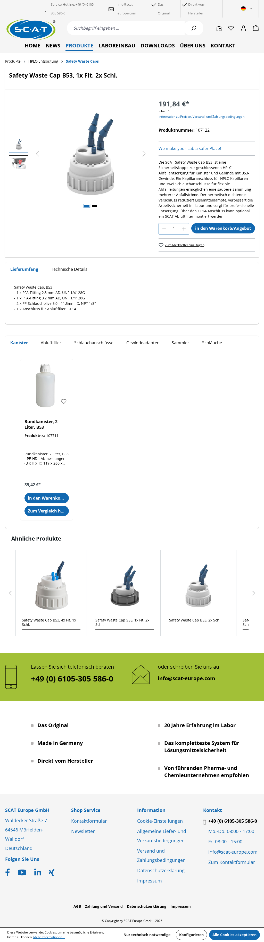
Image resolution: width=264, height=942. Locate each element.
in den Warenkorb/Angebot (223, 228)
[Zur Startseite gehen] (31, 29)
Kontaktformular (89, 821)
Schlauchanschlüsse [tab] (93, 343)
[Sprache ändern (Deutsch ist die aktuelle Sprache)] (246, 8)
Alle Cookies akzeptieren (234, 934)
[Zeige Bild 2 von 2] (94, 206)
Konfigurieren (191, 934)
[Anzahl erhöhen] (184, 228)
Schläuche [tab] (212, 343)
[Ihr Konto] (243, 28)
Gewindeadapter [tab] (142, 343)
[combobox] (126, 28)
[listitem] (51, 593)
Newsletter (83, 831)
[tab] (24, 269)
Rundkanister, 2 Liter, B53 (40, 424)
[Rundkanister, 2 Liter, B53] (46, 385)
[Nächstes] (144, 154)
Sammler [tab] (180, 343)
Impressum (149, 881)
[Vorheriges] (37, 154)
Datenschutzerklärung (161, 870)
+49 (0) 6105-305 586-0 (232, 821)
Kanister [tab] (19, 343)
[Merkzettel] (231, 28)
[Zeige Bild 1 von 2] (86, 206)
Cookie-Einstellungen (160, 821)
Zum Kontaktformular (231, 862)
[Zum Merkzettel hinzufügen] (64, 401)
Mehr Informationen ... (49, 937)
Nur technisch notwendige (146, 934)
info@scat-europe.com (186, 678)
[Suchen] (193, 28)
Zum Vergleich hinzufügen (48, 511)
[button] (10, 593)
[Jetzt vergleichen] (219, 28)
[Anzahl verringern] (164, 228)
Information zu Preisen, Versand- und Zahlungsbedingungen (201, 116)
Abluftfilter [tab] (51, 343)
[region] (78, 154)
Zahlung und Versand (104, 906)
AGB (77, 906)
